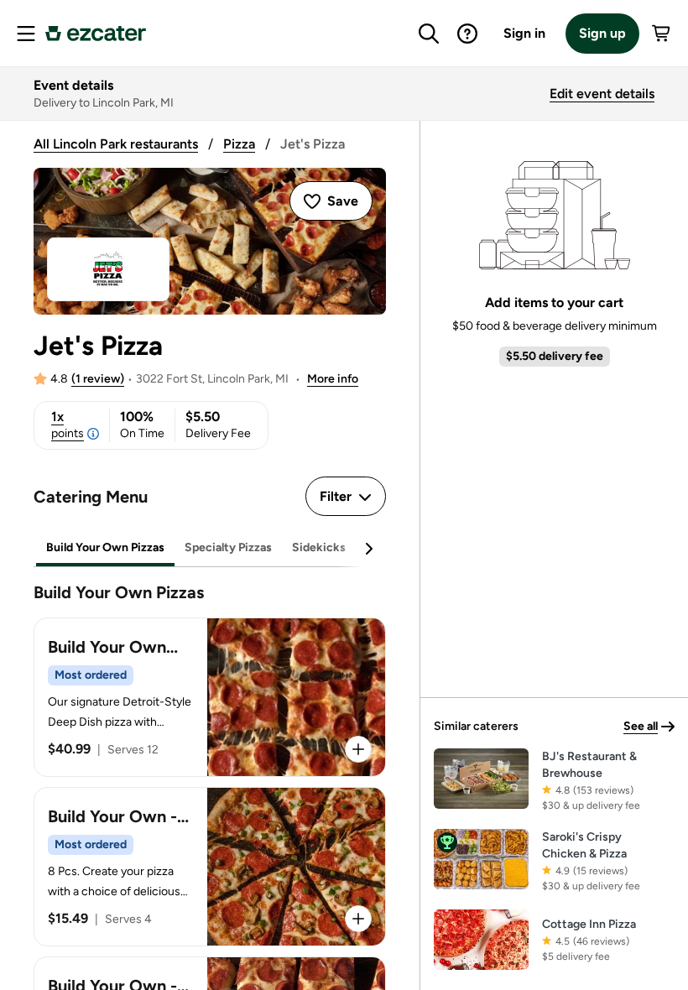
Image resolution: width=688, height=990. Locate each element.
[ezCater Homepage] (95, 33)
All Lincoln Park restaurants (116, 144)
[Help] (467, 33)
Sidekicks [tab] (319, 547)
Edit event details (602, 94)
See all (640, 726)
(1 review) (97, 379)
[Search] (429, 33)
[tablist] (210, 548)
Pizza (239, 144)
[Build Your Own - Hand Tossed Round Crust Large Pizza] (209, 867)
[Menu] (26, 33)
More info (332, 379)
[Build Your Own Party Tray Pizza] (209, 697)
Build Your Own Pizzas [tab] (105, 547)
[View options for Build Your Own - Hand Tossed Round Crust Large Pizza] (358, 918)
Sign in (524, 33)
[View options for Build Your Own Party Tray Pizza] (358, 749)
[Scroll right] (368, 549)
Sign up (602, 33)
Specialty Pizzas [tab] (228, 547)
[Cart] (662, 33)
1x (67, 424)
